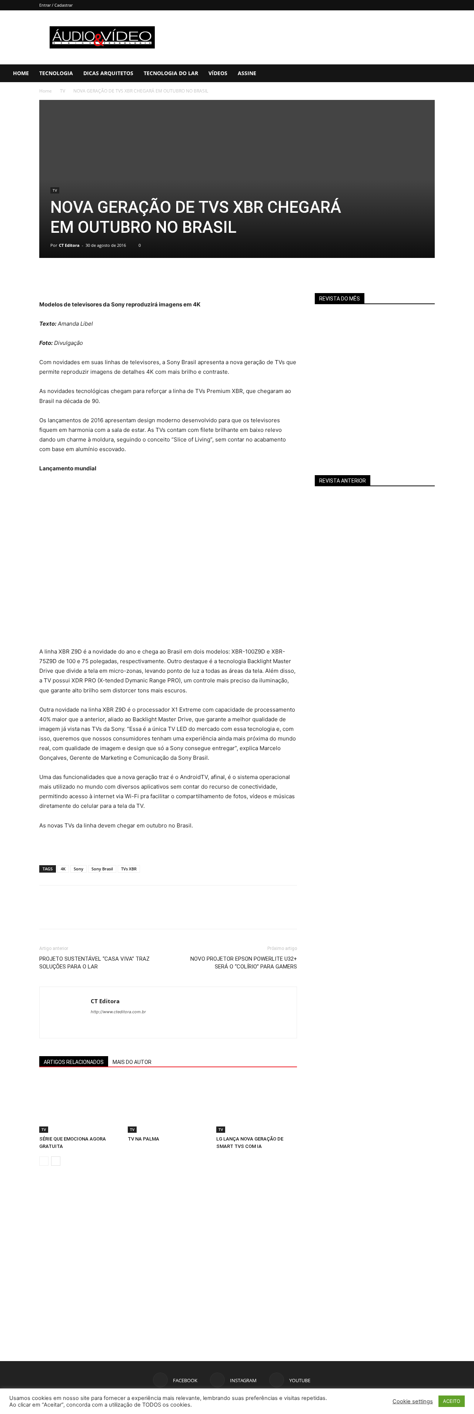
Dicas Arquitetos (108, 73)
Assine (247, 73)
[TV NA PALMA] (168, 1105)
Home (21, 73)
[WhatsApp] (97, 278)
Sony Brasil (102, 868)
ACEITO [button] (451, 1401)
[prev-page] (44, 1161)
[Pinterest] (80, 278)
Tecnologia (56, 73)
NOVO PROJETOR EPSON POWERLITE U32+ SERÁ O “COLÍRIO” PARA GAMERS (243, 962)
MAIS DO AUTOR (132, 1062)
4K (63, 868)
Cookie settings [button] (413, 1401)
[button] (465, 73)
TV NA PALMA (143, 1139)
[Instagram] (432, 73)
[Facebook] (419, 73)
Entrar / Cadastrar (56, 5)
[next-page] (55, 1161)
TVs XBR (129, 868)
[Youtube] (444, 73)
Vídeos (217, 73)
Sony (78, 868)
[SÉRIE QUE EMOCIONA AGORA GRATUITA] (79, 1105)
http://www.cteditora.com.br (118, 1011)
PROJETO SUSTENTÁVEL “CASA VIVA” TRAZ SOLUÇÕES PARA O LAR (94, 962)
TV (62, 91)
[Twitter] (63, 278)
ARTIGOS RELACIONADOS (74, 1062)
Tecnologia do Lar (171, 73)
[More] (115, 278)
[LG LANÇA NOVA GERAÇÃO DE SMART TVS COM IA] (256, 1105)
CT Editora (69, 245)
